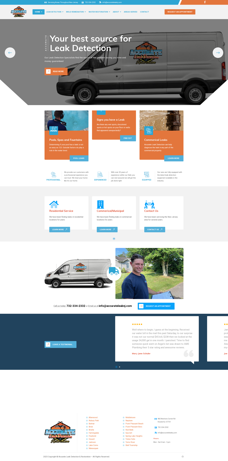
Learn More (173, 158)
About (116, 12)
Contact (144, 12)
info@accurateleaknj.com (112, 2)
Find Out (128, 138)
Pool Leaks (78, 158)
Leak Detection (53, 12)
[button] (116, 366)
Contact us (153, 229)
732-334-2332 (90, 2)
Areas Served (130, 12)
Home (37, 12)
